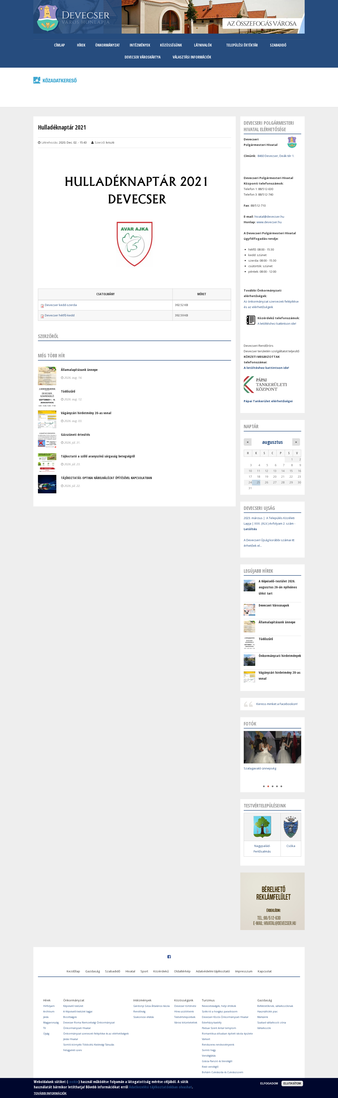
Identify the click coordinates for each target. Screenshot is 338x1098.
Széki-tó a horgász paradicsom (220, 1011)
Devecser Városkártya (142, 57)
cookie (73, 1081)
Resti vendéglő (210, 1066)
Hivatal (130, 971)
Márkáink (262, 1017)
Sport (144, 971)
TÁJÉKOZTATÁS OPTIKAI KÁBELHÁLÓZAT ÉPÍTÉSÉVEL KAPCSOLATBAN (106, 478)
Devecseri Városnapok (274, 605)
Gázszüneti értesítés (75, 434)
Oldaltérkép (182, 971)
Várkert (206, 1039)
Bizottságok (70, 1017)
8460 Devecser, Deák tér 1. (276, 156)
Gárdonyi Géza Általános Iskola (151, 1006)
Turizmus (208, 1000)
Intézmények (140, 45)
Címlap (59, 45)
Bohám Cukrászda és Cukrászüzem (222, 1072)
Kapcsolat (265, 971)
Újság (46, 1033)
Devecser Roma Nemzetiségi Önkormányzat (89, 1022)
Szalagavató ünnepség (260, 768)
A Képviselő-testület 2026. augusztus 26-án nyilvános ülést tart (278, 587)
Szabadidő (278, 45)
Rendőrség (139, 1011)
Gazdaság (92, 971)
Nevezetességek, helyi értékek (219, 1006)
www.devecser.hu (269, 222)
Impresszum (243, 971)
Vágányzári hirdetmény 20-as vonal (86, 413)
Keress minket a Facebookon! (277, 704)
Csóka (290, 846)
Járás (46, 1017)
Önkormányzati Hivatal (77, 1028)
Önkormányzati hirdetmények (280, 655)
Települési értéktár (242, 45)
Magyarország (51, 1022)
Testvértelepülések (184, 1017)
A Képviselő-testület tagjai (77, 1011)
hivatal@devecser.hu (269, 216)
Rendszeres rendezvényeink (218, 1044)
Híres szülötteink (184, 1011)
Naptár (251, 426)
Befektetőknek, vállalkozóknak (275, 1006)
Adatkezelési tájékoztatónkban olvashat (160, 1086)
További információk (50, 1093)
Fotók (250, 723)
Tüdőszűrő (68, 391)
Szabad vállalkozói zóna (271, 1022)
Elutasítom (292, 1083)
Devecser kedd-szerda (61, 305)
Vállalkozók (264, 1028)
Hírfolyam (49, 1006)
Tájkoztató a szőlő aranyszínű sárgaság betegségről (98, 456)
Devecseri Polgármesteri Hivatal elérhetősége (269, 126)
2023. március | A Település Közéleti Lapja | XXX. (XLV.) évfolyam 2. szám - (269, 523)
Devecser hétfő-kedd (59, 315)
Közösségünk (171, 45)
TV (44, 1028)
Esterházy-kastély (211, 1022)
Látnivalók (203, 45)
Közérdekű (161, 971)
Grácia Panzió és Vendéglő (217, 1061)
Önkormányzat (107, 45)
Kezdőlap (73, 971)
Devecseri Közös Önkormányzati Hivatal (225, 1017)
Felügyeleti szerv (72, 1050)
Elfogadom (269, 1083)
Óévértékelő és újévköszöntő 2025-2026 (272, 775)
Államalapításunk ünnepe (79, 369)
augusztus (272, 441)
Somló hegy (209, 1050)
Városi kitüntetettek (185, 1022)
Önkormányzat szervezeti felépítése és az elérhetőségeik (96, 1033)
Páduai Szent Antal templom (219, 1028)
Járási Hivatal (70, 1039)
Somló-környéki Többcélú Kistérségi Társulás (88, 1044)
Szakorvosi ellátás (143, 1017)
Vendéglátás (209, 1055)
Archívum (48, 1011)
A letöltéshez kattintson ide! (277, 323)
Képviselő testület (73, 1006)
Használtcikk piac (267, 1011)
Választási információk (192, 57)
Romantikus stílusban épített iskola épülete (227, 1033)
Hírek (81, 45)
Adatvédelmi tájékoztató (213, 971)
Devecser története (185, 1006)
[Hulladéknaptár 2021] (134, 279)
